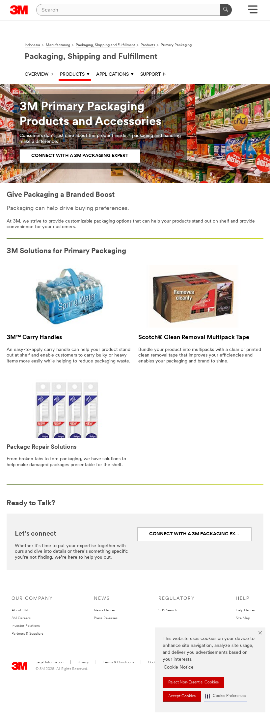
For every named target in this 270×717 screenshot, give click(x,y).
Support (150, 74)
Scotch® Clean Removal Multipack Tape (193, 338)
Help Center (245, 610)
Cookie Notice (179, 667)
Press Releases (106, 618)
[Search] (226, 10)
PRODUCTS (72, 74)
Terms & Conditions (118, 662)
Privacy (83, 662)
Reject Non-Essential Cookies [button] (193, 682)
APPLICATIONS (112, 74)
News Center (104, 610)
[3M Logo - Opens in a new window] (19, 10)
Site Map (243, 618)
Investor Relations (26, 626)
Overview (36, 74)
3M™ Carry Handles (34, 338)
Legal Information (50, 662)
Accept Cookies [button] (182, 696)
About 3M (20, 610)
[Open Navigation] (252, 11)
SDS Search (167, 610)
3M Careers (21, 618)
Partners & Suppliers (27, 634)
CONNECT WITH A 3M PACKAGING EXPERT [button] (79, 155)
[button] (225, 696)
